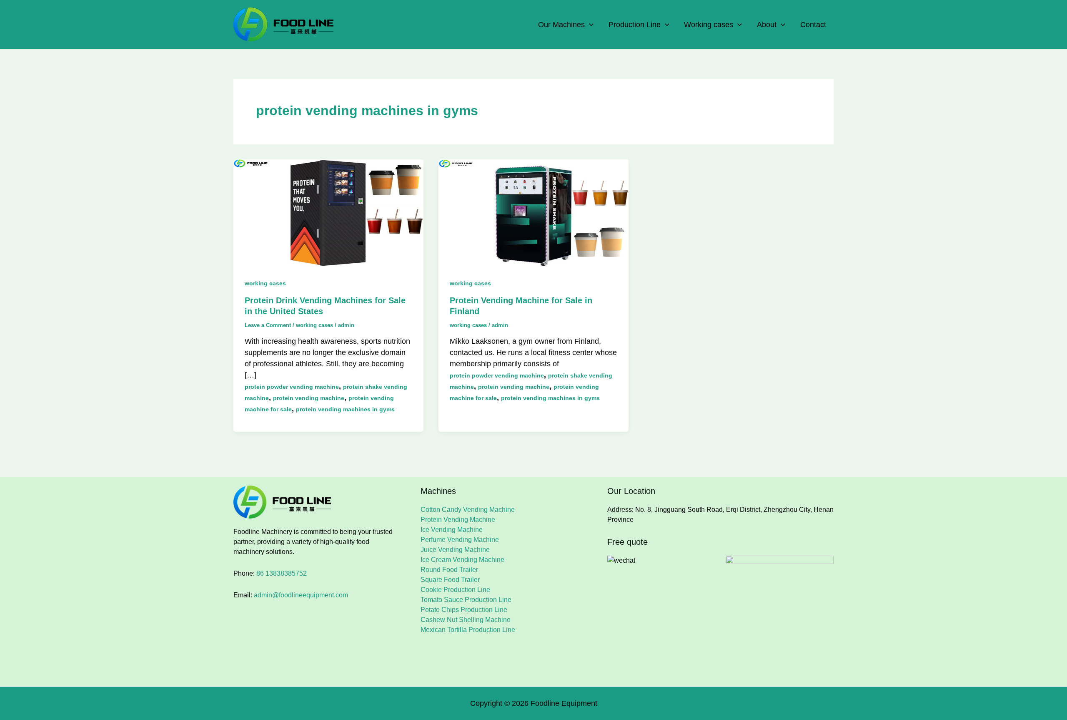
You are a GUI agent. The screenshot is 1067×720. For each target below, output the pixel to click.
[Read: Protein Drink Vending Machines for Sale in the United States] (328, 212)
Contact (813, 24)
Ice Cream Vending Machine (462, 559)
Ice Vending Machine (452, 529)
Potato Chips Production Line (464, 609)
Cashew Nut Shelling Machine (466, 619)
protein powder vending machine (292, 386)
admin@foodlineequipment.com (301, 595)
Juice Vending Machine (455, 549)
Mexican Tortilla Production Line (468, 629)
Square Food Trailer (450, 579)
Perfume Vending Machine (460, 539)
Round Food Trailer (449, 569)
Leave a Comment (268, 325)
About (766, 24)
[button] (589, 25)
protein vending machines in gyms (345, 409)
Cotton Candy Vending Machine (468, 509)
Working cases (708, 24)
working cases (265, 283)
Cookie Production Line (455, 589)
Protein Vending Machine (458, 519)
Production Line (635, 24)
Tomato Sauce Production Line (466, 599)
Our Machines (561, 24)
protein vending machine (308, 398)
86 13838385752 (281, 573)
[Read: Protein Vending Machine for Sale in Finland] (533, 212)
